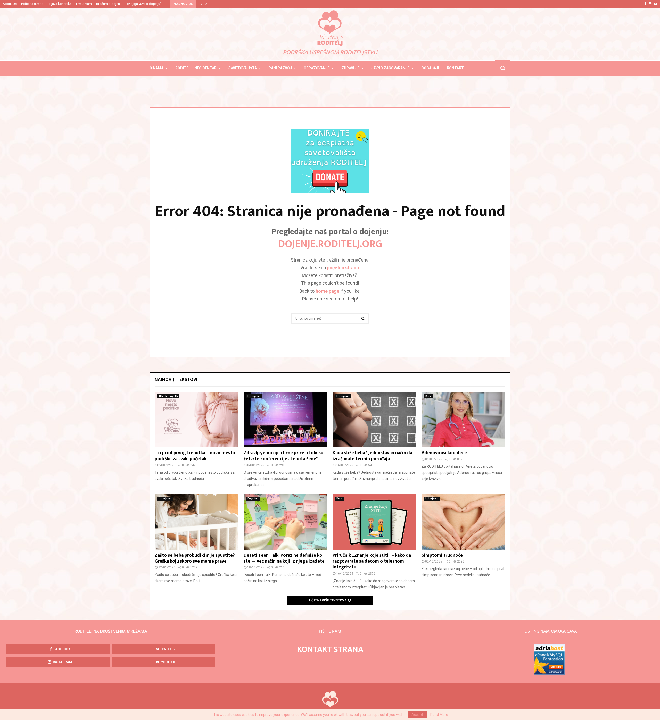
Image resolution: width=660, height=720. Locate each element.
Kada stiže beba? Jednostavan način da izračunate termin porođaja (372, 456)
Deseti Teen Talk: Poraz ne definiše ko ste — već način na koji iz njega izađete (284, 558)
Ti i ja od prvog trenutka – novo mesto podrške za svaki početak (195, 456)
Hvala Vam (84, 4)
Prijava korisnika (60, 4)
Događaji (430, 68)
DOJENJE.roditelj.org (330, 244)
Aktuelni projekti (168, 396)
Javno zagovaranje (390, 68)
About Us (10, 4)
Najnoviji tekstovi (176, 379)
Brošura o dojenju (109, 4)
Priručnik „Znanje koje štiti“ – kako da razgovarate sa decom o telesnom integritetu (372, 561)
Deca (428, 396)
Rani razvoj (280, 68)
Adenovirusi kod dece (444, 453)
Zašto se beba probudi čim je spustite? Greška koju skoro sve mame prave (195, 558)
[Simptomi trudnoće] (463, 522)
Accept (417, 715)
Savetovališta (242, 68)
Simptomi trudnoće (442, 555)
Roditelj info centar (196, 68)
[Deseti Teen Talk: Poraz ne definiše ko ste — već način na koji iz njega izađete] (285, 522)
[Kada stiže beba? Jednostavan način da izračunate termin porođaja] (374, 420)
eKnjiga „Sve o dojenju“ (144, 4)
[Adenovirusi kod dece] (463, 420)
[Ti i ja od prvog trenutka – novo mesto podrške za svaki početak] (196, 420)
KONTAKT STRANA (330, 649)
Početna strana (32, 4)
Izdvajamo (254, 396)
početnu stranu (343, 267)
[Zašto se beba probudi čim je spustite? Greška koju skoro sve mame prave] (196, 522)
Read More (439, 714)
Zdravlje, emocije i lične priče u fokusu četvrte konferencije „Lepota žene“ (283, 456)
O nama (156, 68)
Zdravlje (350, 68)
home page (327, 291)
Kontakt (455, 68)
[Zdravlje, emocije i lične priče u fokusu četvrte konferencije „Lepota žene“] (285, 420)
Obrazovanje (316, 68)
